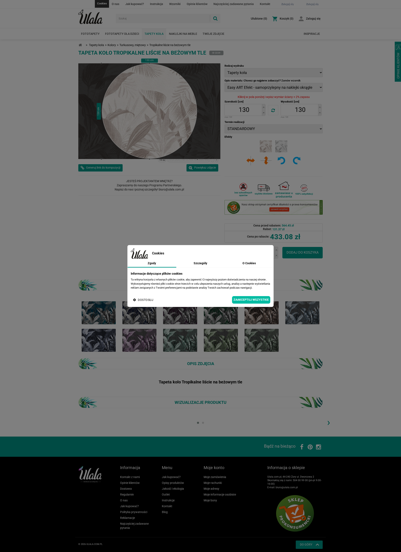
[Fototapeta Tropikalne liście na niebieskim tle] (99, 312)
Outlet (166, 494)
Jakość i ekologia (173, 488)
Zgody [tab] (152, 263)
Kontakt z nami (130, 477)
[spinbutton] (244, 109)
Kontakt (265, 4)
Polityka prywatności (133, 512)
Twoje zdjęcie (213, 33)
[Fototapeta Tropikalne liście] (262, 312)
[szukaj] (215, 18)
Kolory (112, 45)
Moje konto (214, 467)
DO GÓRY (306, 544)
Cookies (102, 3)
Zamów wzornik (291, 80)
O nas (115, 4)
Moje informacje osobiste (220, 494)
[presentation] (328, 422)
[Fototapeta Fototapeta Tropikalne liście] (180, 312)
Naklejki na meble (183, 33)
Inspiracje (312, 33)
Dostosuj (145, 300)
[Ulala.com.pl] (95, 17)
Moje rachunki (213, 482)
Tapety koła (154, 33)
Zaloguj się (313, 18)
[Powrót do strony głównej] (80, 45)
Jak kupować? (134, 4)
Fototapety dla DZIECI (122, 33)
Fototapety (90, 33)
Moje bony (210, 500)
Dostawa (126, 488)
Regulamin (127, 494)
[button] (263, 107)
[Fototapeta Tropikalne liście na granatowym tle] (139, 312)
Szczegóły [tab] (200, 263)
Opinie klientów (197, 4)
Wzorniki (175, 4)
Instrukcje (156, 4)
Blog (165, 512)
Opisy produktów (173, 482)
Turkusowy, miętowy (132, 45)
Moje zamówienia (215, 477)
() (259, 18)
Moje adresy (211, 488)
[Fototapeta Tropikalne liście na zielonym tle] (221, 312)
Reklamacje (127, 517)
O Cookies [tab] (249, 263)
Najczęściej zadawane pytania (233, 4)
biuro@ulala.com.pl (287, 487)
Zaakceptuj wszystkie (251, 299)
